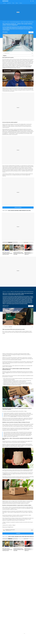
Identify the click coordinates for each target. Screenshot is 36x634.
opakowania (5, 473)
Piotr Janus (19, 251)
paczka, (20, 536)
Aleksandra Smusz (6, 305)
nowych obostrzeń (14, 130)
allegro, (9, 536)
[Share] (32, 53)
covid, (9, 210)
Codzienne (30, 32)
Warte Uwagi (26, 242)
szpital (29, 210)
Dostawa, (12, 536)
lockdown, (12, 210)
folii (20, 511)
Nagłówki (4, 55)
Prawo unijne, (26, 536)
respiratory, (24, 210)
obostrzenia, (16, 210)
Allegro (7, 372)
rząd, (27, 210)
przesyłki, (31, 536)
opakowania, (16, 536)
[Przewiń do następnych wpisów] (32, 249)
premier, (20, 210)
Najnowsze (10, 242)
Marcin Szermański (9, 251)
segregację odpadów (13, 416)
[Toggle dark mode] (31, 1)
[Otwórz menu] (32, 1)
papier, (23, 536)
